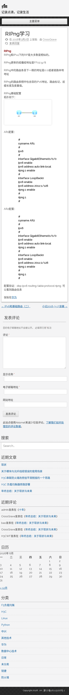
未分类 (5, 664)
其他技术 (6, 638)
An (4, 6)
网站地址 (8, 400)
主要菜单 (34, 21)
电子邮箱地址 (11, 387)
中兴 (3, 631)
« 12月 (3, 588)
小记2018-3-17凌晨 (55, 306)
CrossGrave (49, 39)
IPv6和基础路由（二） (15, 306)
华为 (14, 297)
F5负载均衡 (8, 605)
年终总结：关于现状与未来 (16, 491)
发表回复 (14, 43)
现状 (3, 464)
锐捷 (3, 670)
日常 (3, 657)
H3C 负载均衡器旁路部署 (15, 484)
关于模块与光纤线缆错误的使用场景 (21, 471)
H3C (3, 611)
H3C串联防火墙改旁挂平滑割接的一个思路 (25, 477)
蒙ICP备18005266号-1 (54, 690)
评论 (6, 334)
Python (5, 624)
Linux (4, 618)
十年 (21, 509)
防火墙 (5, 677)
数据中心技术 (9, 651)
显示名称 (9, 374)
